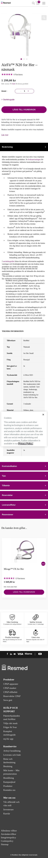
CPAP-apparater (10, 684)
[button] (43, 564)
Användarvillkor (8, 834)
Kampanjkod (9, 782)
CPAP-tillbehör (10, 692)
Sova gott (7, 700)
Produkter (7, 786)
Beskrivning (24, 147)
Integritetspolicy (8, 837)
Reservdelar (24, 495)
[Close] (43, 414)
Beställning (8, 778)
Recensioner (24, 514)
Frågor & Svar (10, 727)
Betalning (7, 766)
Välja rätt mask (10, 723)
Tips (24, 476)
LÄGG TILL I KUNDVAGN (24, 109)
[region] (24, 429)
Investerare (8, 809)
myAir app (8, 739)
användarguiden (8, 261)
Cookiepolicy (7, 841)
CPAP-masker (9, 688)
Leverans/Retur (24, 505)
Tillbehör (24, 485)
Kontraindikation (24, 466)
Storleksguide (8, 99)
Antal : (4, 91)
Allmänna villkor (9, 830)
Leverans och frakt (12, 755)
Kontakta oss (9, 790)
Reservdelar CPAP (11, 696)
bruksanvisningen (34, 159)
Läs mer (4, 135)
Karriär (6, 813)
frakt (13, 84)
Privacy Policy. (26, 443)
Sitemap (4, 844)
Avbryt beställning (11, 751)
